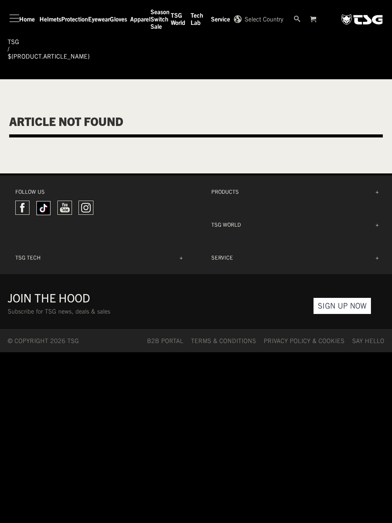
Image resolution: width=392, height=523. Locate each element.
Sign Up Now (342, 305)
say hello (368, 341)
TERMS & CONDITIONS (223, 341)
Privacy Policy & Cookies (304, 341)
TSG (13, 42)
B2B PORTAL (165, 341)
